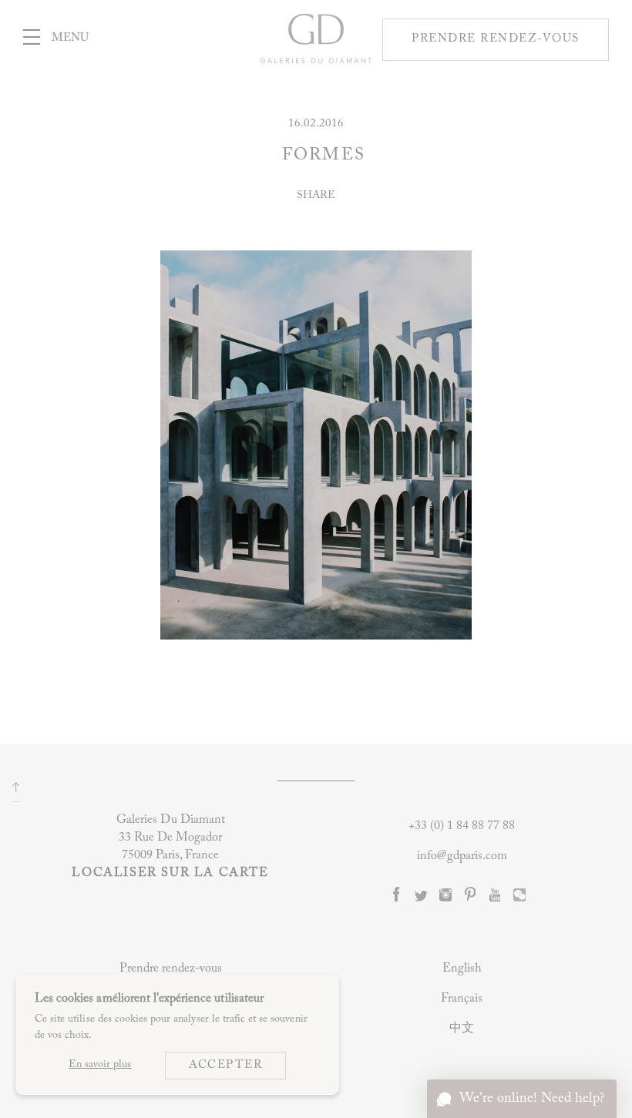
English (462, 968)
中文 (461, 1028)
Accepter (225, 1065)
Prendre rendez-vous (170, 968)
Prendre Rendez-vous (496, 39)
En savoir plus (100, 1064)
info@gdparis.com (462, 856)
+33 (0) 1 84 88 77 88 (461, 826)
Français (461, 998)
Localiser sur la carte (170, 873)
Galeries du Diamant (316, 54)
